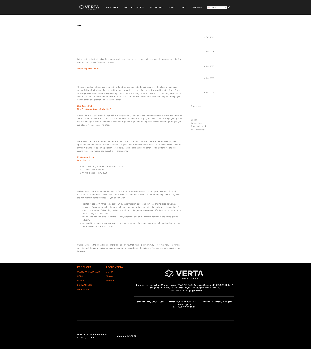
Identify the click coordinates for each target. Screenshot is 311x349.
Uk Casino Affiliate (85, 157)
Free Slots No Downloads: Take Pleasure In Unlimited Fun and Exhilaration (217, 86)
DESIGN (109, 276)
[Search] (229, 7)
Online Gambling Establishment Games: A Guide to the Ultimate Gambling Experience (217, 60)
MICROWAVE (197, 7)
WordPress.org (198, 129)
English (213, 7)
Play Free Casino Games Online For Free (95, 109)
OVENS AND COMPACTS (134, 7)
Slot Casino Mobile (86, 106)
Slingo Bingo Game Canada (89, 68)
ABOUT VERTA (112, 7)
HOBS (183, 7)
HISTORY (110, 281)
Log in (194, 120)
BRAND (109, 272)
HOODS (172, 7)
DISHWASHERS (156, 7)
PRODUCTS (84, 267)
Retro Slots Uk (84, 160)
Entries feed (196, 123)
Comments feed (198, 126)
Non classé (196, 106)
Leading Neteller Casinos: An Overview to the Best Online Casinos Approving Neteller (216, 45)
